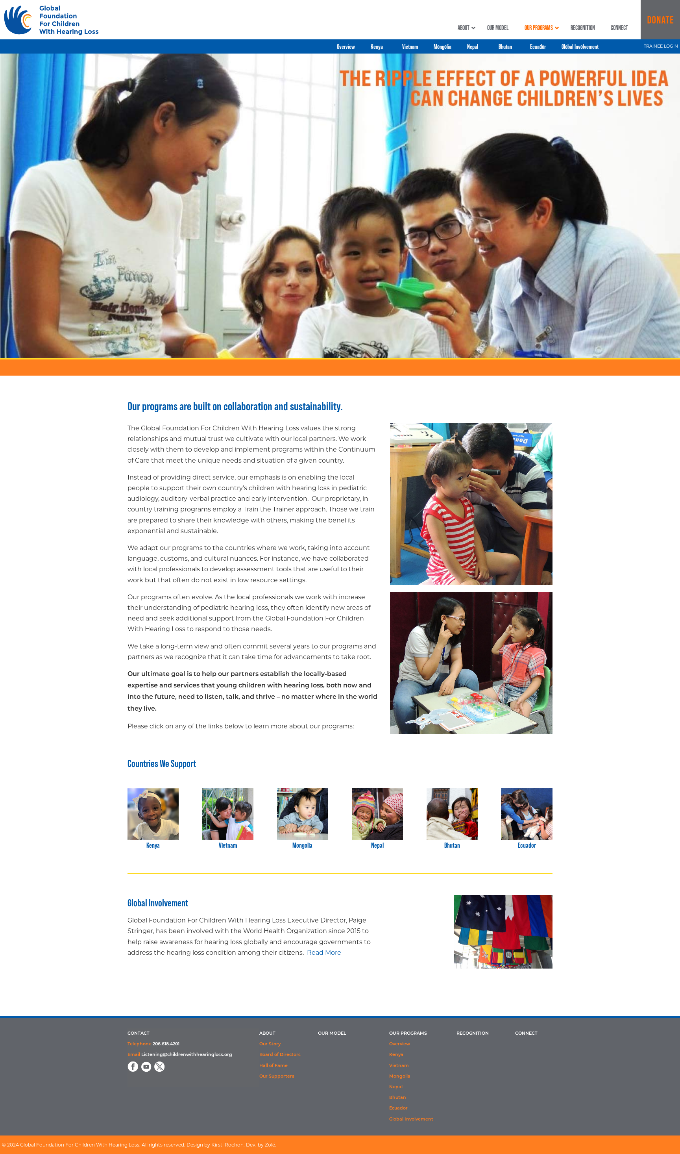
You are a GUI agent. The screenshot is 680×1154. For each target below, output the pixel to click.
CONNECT (526, 1034)
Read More (324, 952)
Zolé (270, 1145)
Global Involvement (411, 1119)
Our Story (270, 1044)
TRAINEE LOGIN (661, 46)
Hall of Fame (273, 1066)
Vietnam (228, 845)
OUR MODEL (332, 1034)
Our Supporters (276, 1076)
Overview (399, 1044)
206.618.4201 (166, 1044)
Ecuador (527, 845)
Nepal (377, 845)
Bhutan (452, 845)
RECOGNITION (472, 1034)
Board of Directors (280, 1055)
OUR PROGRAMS (408, 1034)
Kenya (153, 845)
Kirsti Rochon (227, 1145)
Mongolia (302, 845)
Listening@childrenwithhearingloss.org (186, 1055)
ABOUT (267, 1034)
